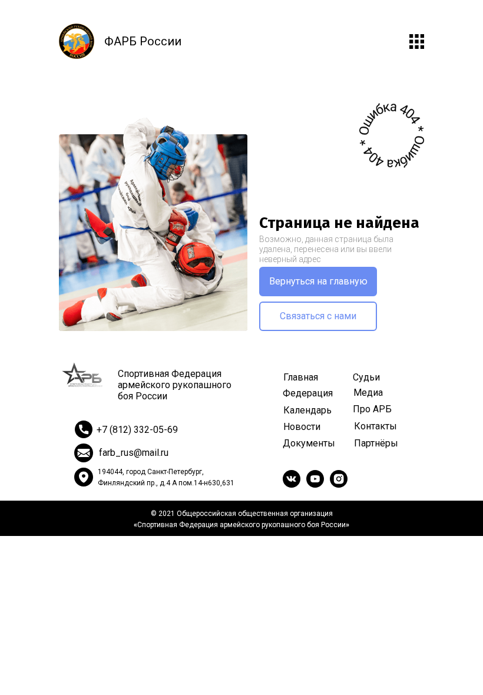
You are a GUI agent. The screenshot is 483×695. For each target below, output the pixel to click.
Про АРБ (372, 409)
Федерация (308, 393)
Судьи (366, 377)
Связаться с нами (318, 316)
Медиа (368, 392)
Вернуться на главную (318, 281)
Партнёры (376, 443)
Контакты (375, 426)
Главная (300, 377)
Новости (301, 426)
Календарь (307, 410)
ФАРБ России (142, 41)
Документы (309, 443)
